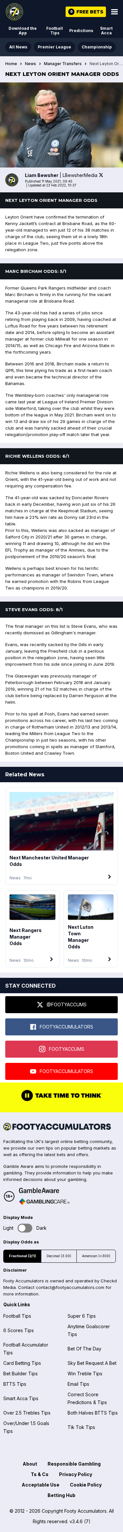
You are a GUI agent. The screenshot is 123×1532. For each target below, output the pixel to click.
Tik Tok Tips (81, 1427)
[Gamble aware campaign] (44, 1190)
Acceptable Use (40, 1485)
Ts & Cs (40, 1474)
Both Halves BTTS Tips (93, 1413)
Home (11, 64)
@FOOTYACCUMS (67, 1004)
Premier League (54, 46)
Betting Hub (61, 1495)
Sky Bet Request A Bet (92, 1363)
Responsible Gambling (74, 1464)
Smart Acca (106, 30)
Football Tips (54, 30)
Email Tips (78, 1384)
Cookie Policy (86, 1485)
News (30, 64)
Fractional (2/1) (22, 1256)
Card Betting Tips (22, 1363)
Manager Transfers (63, 64)
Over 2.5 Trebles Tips (27, 1413)
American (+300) (96, 1256)
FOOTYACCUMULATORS (66, 1027)
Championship (97, 46)
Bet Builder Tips (20, 1373)
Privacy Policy (75, 1474)
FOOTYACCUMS (66, 1049)
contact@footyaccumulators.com (70, 1287)
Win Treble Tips (85, 1373)
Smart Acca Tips (20, 1398)
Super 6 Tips (82, 1316)
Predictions (81, 30)
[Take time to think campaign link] (62, 1100)
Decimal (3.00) (59, 1256)
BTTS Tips (14, 1384)
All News (18, 46)
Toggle (25, 1228)
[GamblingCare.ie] (44, 1201)
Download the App (23, 30)
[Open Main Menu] (114, 11)
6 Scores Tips (18, 1330)
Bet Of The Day (84, 1348)
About (30, 1464)
